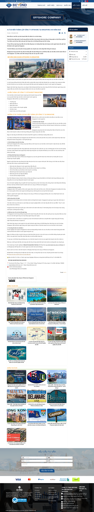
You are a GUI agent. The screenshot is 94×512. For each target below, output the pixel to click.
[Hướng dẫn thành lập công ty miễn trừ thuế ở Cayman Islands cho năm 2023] (56, 415)
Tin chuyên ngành (38, 494)
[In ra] (62, 33)
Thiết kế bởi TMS (32, 510)
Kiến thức (76, 5)
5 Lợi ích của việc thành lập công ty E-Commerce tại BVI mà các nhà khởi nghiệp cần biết (37, 343)
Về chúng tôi (37, 490)
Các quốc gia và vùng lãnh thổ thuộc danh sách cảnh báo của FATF (53, 497)
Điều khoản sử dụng (52, 500)
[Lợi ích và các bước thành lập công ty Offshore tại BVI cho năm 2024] (56, 396)
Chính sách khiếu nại (52, 490)
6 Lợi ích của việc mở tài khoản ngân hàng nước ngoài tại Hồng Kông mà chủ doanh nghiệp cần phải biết (57, 343)
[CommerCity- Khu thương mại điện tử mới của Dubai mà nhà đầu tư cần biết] (16, 434)
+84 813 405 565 (11, 1)
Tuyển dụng (37, 498)
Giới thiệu (50, 5)
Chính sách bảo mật (52, 492)
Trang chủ (41, 5)
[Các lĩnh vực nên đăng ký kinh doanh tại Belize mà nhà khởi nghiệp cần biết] (16, 353)
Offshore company (47, 17)
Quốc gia (67, 5)
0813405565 (79, 37)
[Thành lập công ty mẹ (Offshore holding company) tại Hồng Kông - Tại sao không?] (56, 314)
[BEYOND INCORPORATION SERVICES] (16, 5)
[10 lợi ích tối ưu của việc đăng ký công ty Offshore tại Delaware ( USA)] (36, 396)
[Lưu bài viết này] (65, 33)
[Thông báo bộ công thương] (19, 500)
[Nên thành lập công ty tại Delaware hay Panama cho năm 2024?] (16, 294)
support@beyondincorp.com (24, 1)
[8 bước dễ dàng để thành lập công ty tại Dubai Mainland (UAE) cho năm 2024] (36, 314)
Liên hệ (84, 5)
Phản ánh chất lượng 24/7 (81, 40)
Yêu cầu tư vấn (37, 496)
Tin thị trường (37, 492)
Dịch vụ (59, 5)
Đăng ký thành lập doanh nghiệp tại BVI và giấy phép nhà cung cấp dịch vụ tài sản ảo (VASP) (17, 386)
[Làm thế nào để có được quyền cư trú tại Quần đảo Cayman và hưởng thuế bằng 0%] (36, 415)
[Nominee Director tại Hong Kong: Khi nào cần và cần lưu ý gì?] (16, 333)
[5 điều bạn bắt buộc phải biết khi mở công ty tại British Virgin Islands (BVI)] (36, 294)
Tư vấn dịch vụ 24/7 (81, 35)
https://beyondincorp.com (72, 507)
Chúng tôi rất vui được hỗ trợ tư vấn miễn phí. (20, 254)
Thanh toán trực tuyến (52, 494)
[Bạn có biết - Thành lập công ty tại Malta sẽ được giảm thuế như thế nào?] (16, 396)
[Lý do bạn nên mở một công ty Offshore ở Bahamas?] (56, 294)
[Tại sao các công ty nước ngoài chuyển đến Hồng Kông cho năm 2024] (16, 415)
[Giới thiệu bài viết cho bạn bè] (60, 33)
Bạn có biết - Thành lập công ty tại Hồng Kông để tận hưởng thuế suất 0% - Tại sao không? (57, 386)
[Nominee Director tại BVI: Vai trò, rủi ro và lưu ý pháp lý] (36, 376)
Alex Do (64, 272)
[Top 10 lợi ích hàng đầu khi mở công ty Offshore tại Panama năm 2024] (16, 314)
